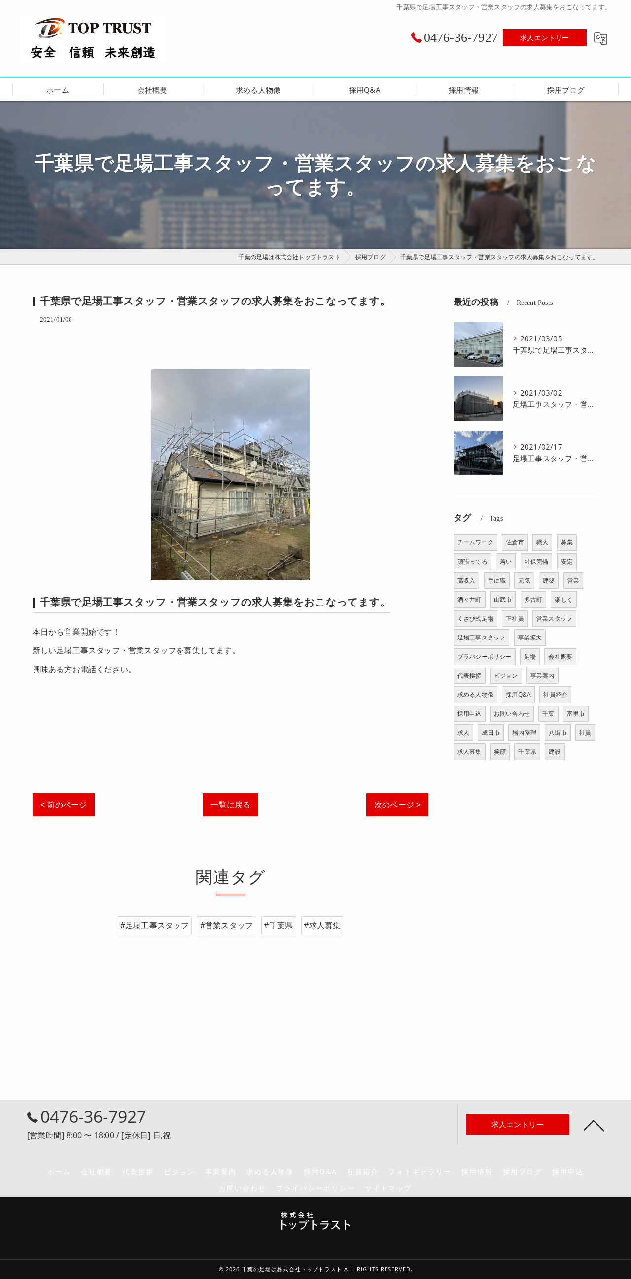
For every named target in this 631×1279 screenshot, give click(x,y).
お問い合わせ (512, 713)
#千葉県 (278, 925)
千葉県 (527, 751)
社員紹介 (555, 694)
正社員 (515, 618)
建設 (555, 751)
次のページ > (397, 804)
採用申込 (469, 713)
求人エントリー (544, 37)
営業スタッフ (554, 618)
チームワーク (475, 542)
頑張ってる (472, 561)
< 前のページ (63, 804)
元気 (524, 580)
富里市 (576, 713)
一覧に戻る (230, 804)
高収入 (466, 580)
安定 (567, 561)
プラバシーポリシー (484, 656)
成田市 (491, 732)
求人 (463, 732)
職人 (542, 542)
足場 (530, 656)
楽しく (564, 599)
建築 (549, 580)
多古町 (534, 599)
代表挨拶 (469, 676)
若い (506, 561)
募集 (567, 542)
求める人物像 (475, 694)
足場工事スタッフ (481, 637)
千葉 (548, 713)
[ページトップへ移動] (594, 1125)
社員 (585, 732)
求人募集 (469, 751)
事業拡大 (530, 637)
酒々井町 (469, 599)
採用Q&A (518, 694)
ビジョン (506, 676)
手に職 (497, 580)
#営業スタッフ (226, 925)
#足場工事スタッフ (154, 925)
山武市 (503, 599)
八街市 (558, 732)
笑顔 (500, 751)
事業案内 (542, 676)
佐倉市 (515, 542)
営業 (573, 580)
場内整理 (524, 732)
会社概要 (560, 656)
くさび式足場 (475, 618)
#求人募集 (322, 925)
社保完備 (537, 561)
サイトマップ (388, 1188)
